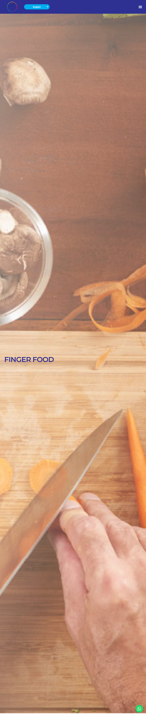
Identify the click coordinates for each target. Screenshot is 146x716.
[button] (140, 7)
